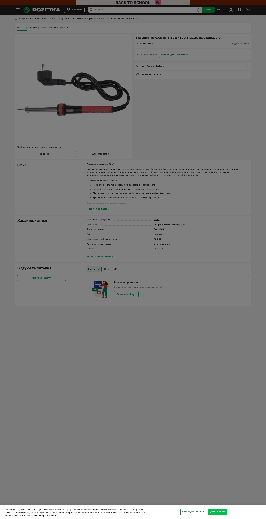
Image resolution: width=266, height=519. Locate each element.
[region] (133, 512)
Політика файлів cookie (44, 516)
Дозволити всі (217, 512)
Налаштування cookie (193, 512)
